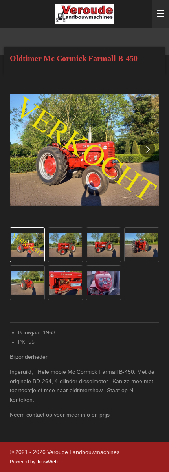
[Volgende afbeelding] (147, 149)
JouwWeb (47, 461)
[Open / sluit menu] (160, 14)
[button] (27, 244)
